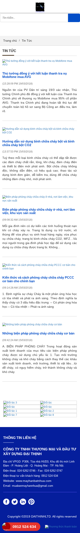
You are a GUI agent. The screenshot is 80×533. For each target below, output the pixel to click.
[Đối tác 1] (10, 410)
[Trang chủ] (40, 5)
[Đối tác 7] (10, 414)
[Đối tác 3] (10, 402)
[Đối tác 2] (47, 410)
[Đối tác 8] (47, 414)
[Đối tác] (46, 402)
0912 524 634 (24, 527)
